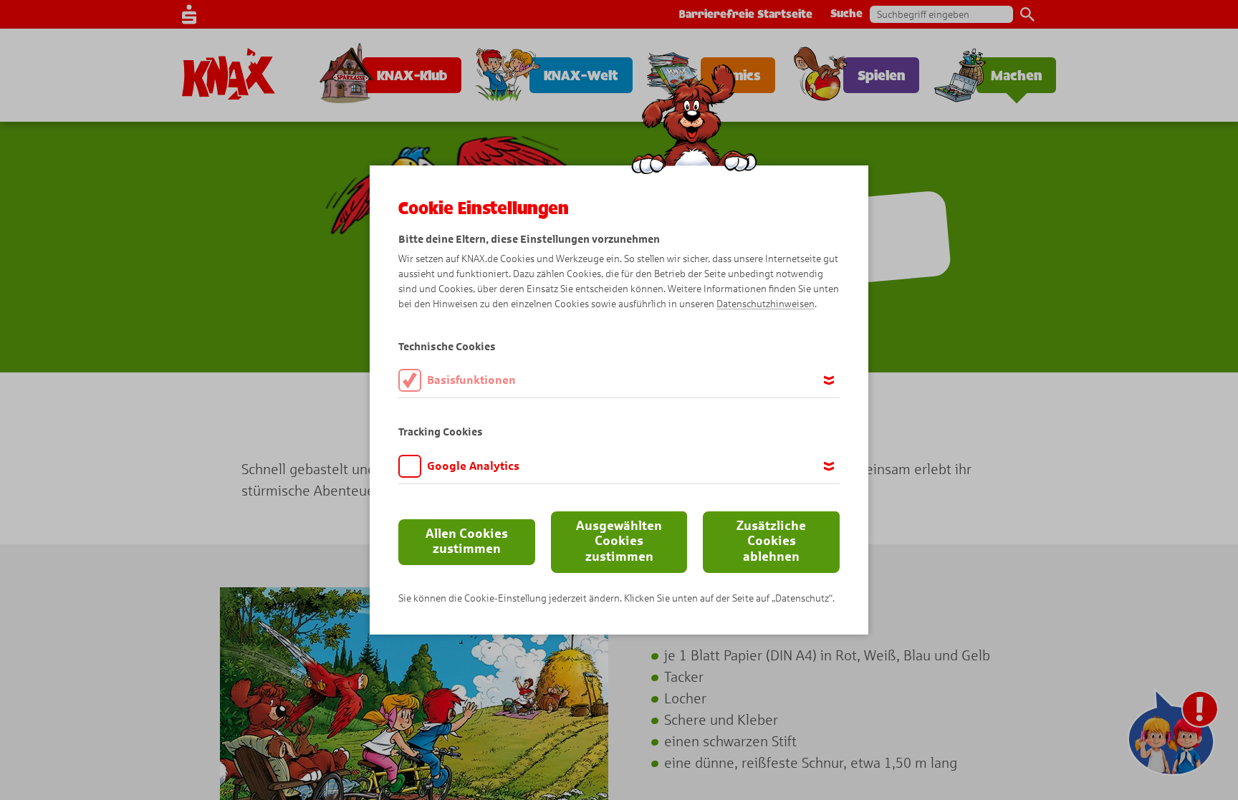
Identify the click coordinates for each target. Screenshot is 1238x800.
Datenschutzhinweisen (765, 304)
